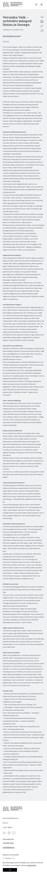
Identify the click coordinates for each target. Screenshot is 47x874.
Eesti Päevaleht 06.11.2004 (11, 36)
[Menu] (41, 4)
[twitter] (42, 26)
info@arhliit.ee (8, 847)
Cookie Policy (31, 865)
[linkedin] (42, 21)
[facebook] (42, 30)
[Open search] (36, 5)
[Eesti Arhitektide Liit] (12, 6)
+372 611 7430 (8, 843)
